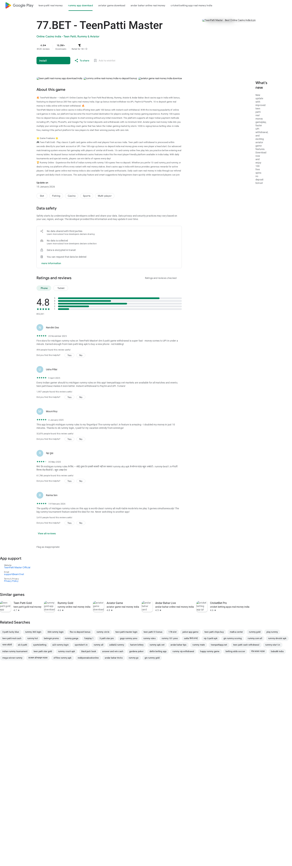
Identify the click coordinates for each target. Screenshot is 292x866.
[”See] (29, 594)
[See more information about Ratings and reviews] (76, 278)
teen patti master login (126, 632)
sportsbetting (39, 644)
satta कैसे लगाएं (191, 638)
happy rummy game (209, 651)
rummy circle (103, 632)
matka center (236, 632)
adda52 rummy (116, 644)
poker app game (190, 632)
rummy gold (254, 632)
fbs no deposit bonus (80, 632)
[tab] (50, 5)
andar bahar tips (178, 644)
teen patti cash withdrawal (246, 644)
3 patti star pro (107, 638)
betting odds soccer (235, 651)
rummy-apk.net (157, 644)
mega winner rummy (12, 658)
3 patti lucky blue (10, 632)
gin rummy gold (152, 658)
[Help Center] (286, 5)
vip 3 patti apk (210, 638)
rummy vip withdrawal (183, 651)
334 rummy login (55, 632)
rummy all (98, 644)
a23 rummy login (60, 644)
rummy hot (32, 638)
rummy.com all (255, 638)
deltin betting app (158, 651)
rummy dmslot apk (277, 638)
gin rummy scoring (233, 638)
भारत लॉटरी (7, 644)
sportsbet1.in (81, 644)
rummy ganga (71, 638)
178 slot (172, 632)
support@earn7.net (14, 574)
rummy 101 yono (170, 638)
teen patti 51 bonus (153, 632)
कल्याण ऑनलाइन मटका (37, 658)
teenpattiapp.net (219, 644)
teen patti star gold (43, 651)
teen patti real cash (11, 638)
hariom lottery (137, 644)
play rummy (272, 632)
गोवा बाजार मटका (258, 651)
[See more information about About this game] (70, 89)
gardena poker (136, 651)
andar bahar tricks (114, 658)
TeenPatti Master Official (17, 567)
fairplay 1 (88, 638)
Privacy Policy (11, 580)
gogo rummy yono (128, 638)
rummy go (134, 658)
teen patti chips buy (214, 632)
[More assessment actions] (178, 327)
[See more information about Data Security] (61, 208)
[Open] (26, 558)
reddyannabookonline (88, 658)
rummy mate (198, 644)
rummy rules (149, 638)
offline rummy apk (62, 658)
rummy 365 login (33, 632)
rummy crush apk (66, 651)
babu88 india (277, 651)
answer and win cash (112, 651)
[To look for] (278, 5)
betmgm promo (51, 638)
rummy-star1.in (272, 644)
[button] (86, 49)
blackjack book (88, 651)
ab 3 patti (22, 644)
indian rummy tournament (15, 651)
